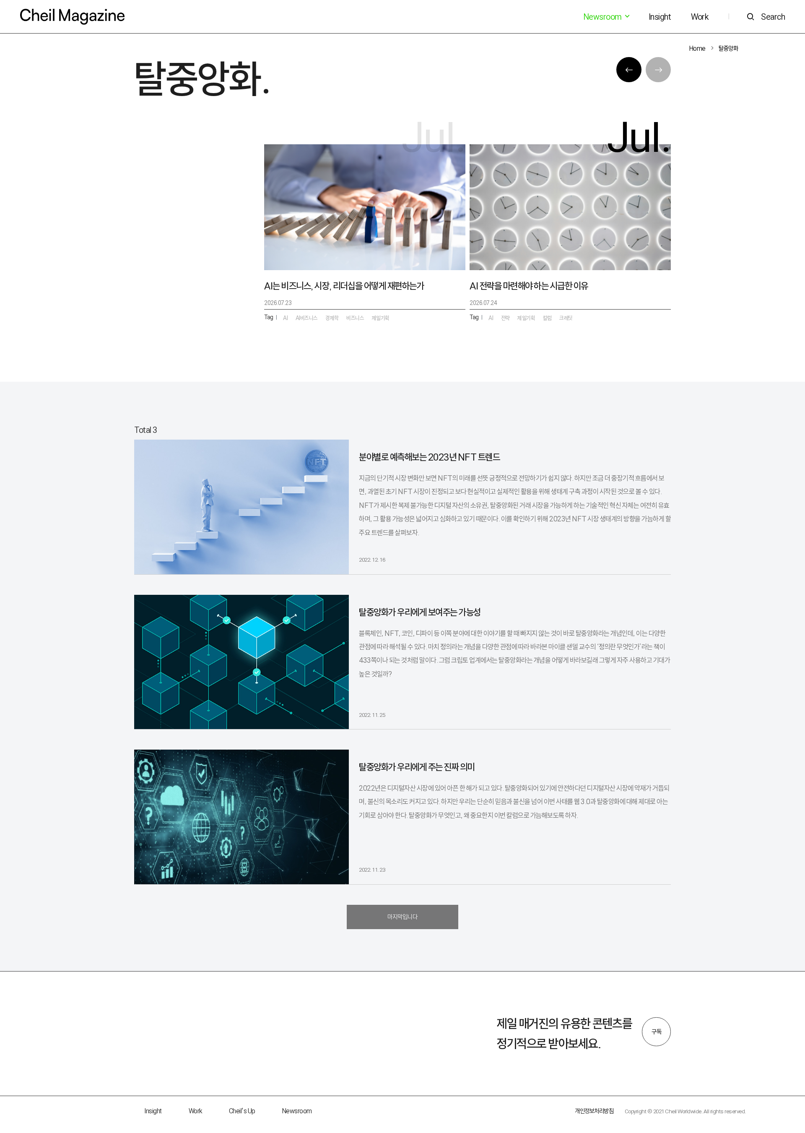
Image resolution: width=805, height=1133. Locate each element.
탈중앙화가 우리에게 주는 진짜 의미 (417, 767)
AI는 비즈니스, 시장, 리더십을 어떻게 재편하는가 (344, 286)
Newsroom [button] (603, 17)
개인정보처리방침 (594, 1111)
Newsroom (297, 1111)
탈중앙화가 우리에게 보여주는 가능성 (420, 612)
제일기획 (526, 318)
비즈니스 (355, 318)
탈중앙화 (728, 48)
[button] (628, 69)
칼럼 (547, 318)
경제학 (332, 318)
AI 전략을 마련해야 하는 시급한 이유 (529, 286)
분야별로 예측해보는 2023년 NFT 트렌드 (429, 457)
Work (699, 17)
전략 (505, 318)
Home (697, 48)
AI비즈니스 (307, 318)
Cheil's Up (242, 1111)
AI (490, 318)
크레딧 (566, 318)
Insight (660, 17)
